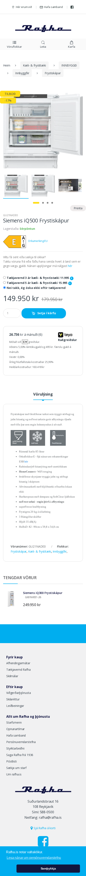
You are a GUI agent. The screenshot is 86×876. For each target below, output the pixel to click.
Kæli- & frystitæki (34, 65)
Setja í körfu (46, 313)
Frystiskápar (53, 73)
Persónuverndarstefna (21, 742)
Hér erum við (24, 7)
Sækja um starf (16, 768)
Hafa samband (53, 7)
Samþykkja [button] (48, 868)
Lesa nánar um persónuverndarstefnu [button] (34, 857)
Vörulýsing (43, 394)
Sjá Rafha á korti (44, 828)
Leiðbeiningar (15, 706)
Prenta (78, 208)
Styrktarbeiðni (15, 748)
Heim (6, 65)
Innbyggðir (22, 73)
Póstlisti (11, 761)
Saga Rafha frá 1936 (19, 755)
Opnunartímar (15, 729)
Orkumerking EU (38, 241)
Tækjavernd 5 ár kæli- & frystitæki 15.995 (37, 283)
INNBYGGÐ (69, 65)
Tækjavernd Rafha (18, 670)
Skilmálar (12, 676)
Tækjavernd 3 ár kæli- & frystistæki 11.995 (38, 278)
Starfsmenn (14, 722)
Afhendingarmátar (18, 663)
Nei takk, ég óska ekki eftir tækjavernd (36, 288)
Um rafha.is (13, 774)
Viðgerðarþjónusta (18, 693)
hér (70, 266)
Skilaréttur (12, 699)
